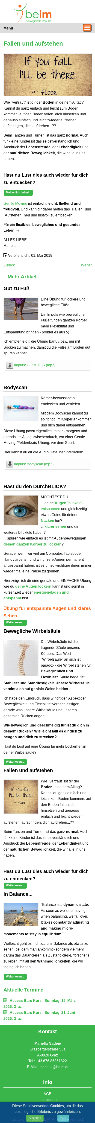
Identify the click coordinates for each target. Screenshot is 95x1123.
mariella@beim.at (53, 1067)
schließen (35, 1118)
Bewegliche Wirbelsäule (31, 631)
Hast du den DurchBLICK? (34, 486)
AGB (47, 1094)
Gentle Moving (15, 203)
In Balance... (18, 894)
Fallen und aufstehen (28, 770)
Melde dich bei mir (18, 192)
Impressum (47, 1100)
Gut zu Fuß (16, 288)
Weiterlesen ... (15, 622)
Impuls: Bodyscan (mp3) (33, 464)
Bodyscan (15, 387)
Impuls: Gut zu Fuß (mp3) (34, 365)
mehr (63, 1118)
